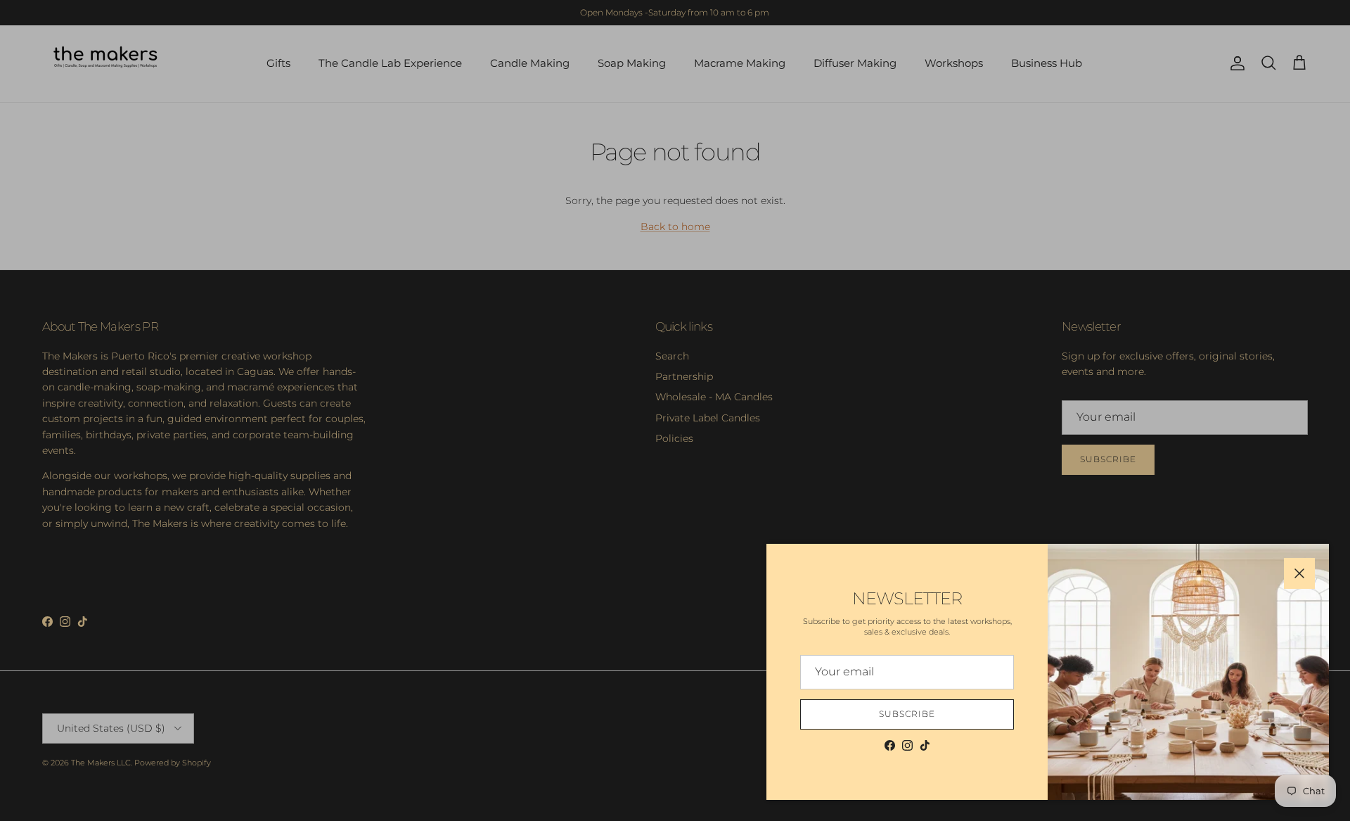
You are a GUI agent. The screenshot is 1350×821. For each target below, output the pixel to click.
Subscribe (907, 713)
